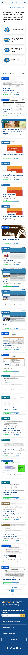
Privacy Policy (13, 644)
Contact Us (14, 639)
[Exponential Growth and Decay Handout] (14, 581)
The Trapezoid (7, 388)
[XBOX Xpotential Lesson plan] (14, 255)
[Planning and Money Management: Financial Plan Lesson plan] (14, 220)
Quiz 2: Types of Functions (10, 537)
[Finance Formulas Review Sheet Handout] (14, 368)
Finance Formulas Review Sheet (12, 367)
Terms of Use (21, 644)
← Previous (14, 587)
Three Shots (6, 282)
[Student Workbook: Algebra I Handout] (14, 241)
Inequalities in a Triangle (10, 409)
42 (20, 591)
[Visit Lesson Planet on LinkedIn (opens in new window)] (14, 647)
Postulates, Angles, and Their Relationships (11, 493)
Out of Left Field (7, 303)
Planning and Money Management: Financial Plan (13, 217)
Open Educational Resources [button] (11, 621)
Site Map (6, 644)
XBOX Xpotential (8, 260)
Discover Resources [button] (8, 627)
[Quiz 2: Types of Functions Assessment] (14, 538)
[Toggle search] (21, 2)
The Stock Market (8, 197)
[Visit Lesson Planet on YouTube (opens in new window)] (17, 647)
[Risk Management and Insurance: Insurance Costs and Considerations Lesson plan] (14, 177)
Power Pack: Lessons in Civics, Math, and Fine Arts (13, 132)
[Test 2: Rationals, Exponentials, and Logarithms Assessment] (14, 517)
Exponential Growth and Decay (12, 579)
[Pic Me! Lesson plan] (14, 319)
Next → (14, 594)
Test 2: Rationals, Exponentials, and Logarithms (13, 514)
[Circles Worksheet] (14, 453)
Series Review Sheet (8, 345)
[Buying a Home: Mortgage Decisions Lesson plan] (14, 156)
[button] (25, 2)
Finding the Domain (9, 90)
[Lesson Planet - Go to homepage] (10, 2)
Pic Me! (5, 324)
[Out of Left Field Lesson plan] (14, 298)
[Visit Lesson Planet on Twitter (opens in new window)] (10, 647)
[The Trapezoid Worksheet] (14, 390)
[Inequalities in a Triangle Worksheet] (14, 411)
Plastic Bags (6, 473)
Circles (4, 452)
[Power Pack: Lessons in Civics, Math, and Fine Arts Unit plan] (14, 135)
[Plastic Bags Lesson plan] (14, 474)
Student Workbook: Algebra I (11, 239)
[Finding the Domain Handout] (14, 92)
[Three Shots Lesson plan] (14, 276)
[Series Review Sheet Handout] (14, 347)
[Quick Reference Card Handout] (14, 113)
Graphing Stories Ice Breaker (11, 558)
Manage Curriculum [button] (9, 633)
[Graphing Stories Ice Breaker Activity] (14, 552)
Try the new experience (18, 7)
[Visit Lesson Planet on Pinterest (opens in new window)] (20, 647)
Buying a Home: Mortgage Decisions (13, 154)
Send (22, 615)
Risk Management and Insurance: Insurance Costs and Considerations (13, 174)
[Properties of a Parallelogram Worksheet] (14, 432)
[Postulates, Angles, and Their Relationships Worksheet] (14, 496)
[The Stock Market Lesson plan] (14, 198)
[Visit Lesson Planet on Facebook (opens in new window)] (7, 647)
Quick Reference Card (9, 112)
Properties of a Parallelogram (11, 430)
